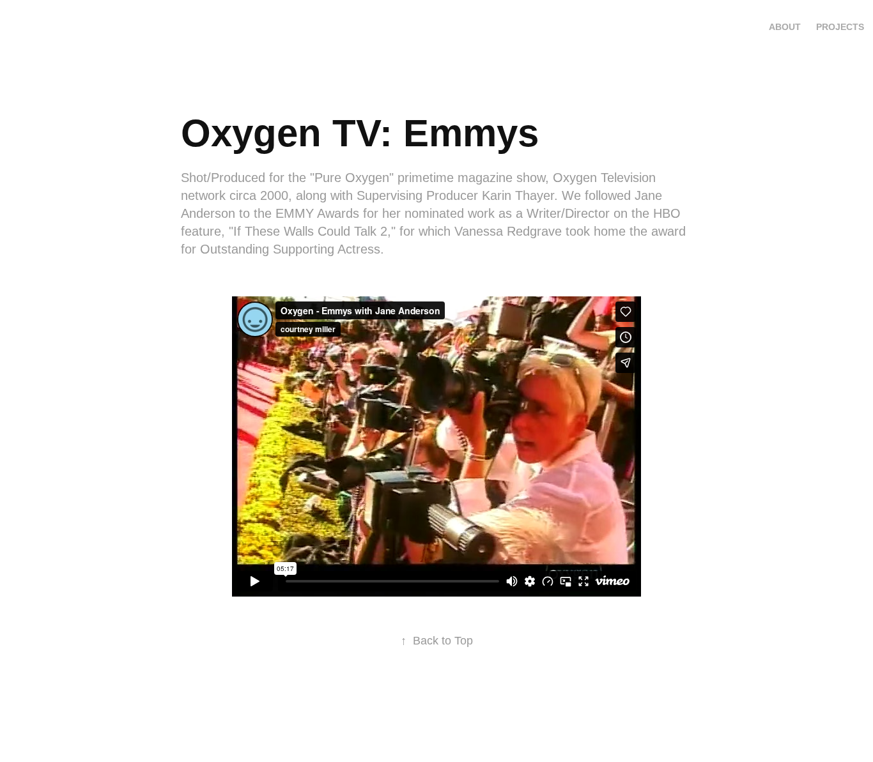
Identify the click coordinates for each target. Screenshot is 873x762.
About (785, 27)
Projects (840, 27)
